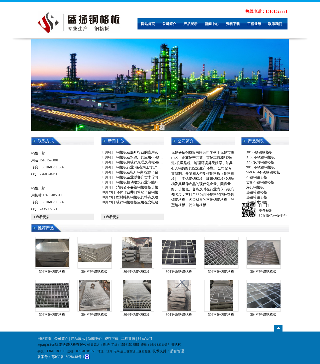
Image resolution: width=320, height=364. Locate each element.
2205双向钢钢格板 (260, 162)
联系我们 (275, 24)
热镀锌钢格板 (256, 192)
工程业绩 (254, 24)
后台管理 (177, 351)
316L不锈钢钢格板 (260, 157)
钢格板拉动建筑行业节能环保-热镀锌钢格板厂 (152, 182)
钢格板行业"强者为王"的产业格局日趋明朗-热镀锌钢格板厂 (162, 167)
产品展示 (191, 24)
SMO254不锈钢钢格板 (263, 172)
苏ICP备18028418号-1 (68, 357)
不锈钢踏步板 (256, 177)
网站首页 (148, 24)
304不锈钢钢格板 (259, 152)
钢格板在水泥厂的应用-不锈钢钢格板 (145, 157)
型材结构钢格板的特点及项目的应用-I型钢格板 (152, 197)
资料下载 (233, 24)
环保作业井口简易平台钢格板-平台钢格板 (148, 192)
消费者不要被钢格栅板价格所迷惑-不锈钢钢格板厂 (155, 187)
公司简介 (169, 24)
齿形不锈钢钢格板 (260, 182)
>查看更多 (42, 217)
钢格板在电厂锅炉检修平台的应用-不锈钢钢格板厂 (155, 172)
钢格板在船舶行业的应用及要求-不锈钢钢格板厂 (153, 152)
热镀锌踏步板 (256, 197)
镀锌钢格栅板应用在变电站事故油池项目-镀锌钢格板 (157, 202)
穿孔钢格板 (255, 187)
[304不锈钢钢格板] (52, 241)
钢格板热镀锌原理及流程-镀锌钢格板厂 (146, 162)
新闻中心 (212, 24)
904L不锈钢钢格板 (260, 167)
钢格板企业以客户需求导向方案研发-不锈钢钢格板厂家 (159, 177)
